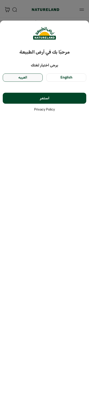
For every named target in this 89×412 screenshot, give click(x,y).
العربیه (22, 77)
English (66, 77)
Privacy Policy (44, 109)
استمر (44, 98)
